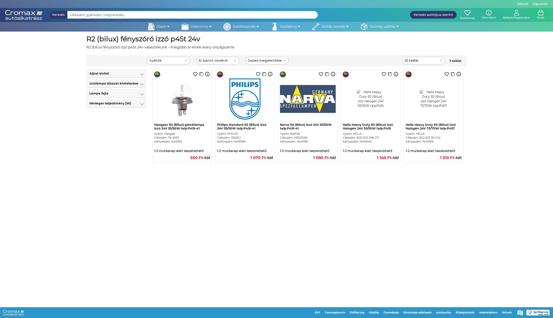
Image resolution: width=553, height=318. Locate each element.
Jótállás (374, 312)
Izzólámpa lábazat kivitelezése (113, 83)
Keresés (58, 15)
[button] (516, 15)
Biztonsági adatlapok (417, 312)
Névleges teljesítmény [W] (110, 103)
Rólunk (522, 4)
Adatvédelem (488, 312)
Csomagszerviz (335, 312)
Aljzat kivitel (99, 73)
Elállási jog (357, 312)
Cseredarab (391, 312)
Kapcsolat (540, 4)
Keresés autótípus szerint (433, 15)
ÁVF (317, 312)
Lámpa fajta (98, 93)
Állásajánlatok (465, 312)
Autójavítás (443, 312)
